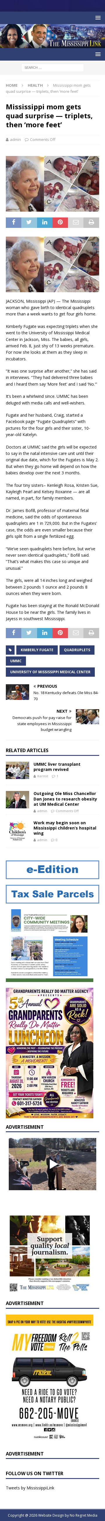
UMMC (16, 660)
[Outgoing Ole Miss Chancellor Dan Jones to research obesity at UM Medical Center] (17, 799)
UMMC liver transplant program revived (57, 766)
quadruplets (77, 649)
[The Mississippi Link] (52, 45)
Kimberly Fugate (37, 649)
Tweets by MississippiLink (30, 1488)
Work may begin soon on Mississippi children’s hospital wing (65, 828)
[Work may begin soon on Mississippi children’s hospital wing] (17, 830)
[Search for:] (52, 67)
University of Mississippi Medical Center (50, 671)
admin (15, 139)
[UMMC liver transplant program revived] (17, 770)
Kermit (42, 776)
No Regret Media (83, 1515)
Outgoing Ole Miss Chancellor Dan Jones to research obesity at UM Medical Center (65, 799)
